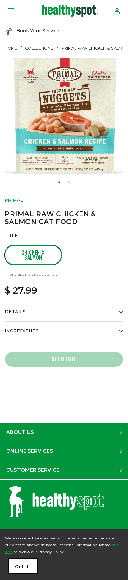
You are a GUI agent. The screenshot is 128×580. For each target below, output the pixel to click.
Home (11, 48)
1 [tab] (59, 182)
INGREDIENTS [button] (22, 331)
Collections (39, 48)
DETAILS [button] (15, 311)
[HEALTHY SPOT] (70, 11)
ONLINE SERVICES (29, 451)
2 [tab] (69, 182)
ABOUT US (20, 432)
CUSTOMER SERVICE (33, 470)
